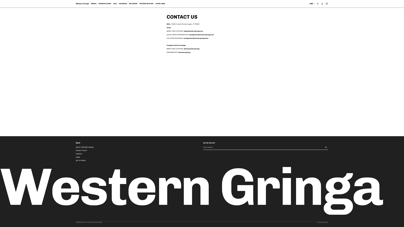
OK (326, 147)
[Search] (317, 3)
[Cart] (326, 3)
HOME (78, 157)
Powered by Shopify (96, 222)
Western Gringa (85, 222)
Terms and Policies (322, 222)
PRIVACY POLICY (81, 151)
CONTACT (79, 154)
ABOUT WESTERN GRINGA (85, 147)
